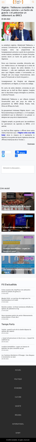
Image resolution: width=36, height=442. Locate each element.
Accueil (18, 370)
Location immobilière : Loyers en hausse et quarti (16, 250)
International (18, 424)
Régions (18, 415)
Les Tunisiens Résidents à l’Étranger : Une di (17, 271)
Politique (18, 379)
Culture (18, 397)
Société (18, 406)
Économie (18, 388)
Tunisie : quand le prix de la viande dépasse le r (17, 207)
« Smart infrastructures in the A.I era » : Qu (16, 228)
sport (18, 433)
